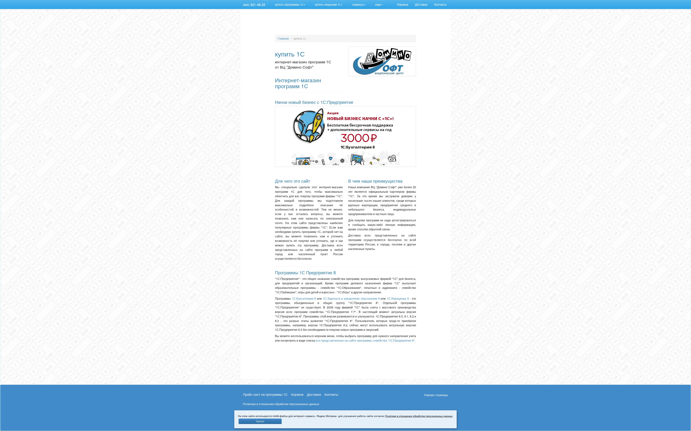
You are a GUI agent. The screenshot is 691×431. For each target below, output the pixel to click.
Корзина (403, 4)
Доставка (421, 4)
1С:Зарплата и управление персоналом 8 (351, 298)
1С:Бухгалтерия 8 (304, 298)
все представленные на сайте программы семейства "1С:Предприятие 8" (365, 340)
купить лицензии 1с (328, 4)
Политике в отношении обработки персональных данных (418, 416)
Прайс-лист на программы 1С (265, 394)
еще (378, 4)
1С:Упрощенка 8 (398, 298)
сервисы (358, 4)
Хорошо (260, 421)
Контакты (440, 4)
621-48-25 (254, 4)
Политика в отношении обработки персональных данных (281, 404)
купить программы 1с (289, 4)
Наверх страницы (436, 395)
